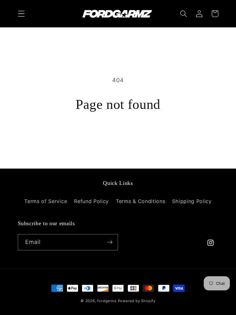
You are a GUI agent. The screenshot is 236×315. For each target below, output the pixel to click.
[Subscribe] (110, 242)
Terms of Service (45, 201)
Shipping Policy (191, 201)
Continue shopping (118, 135)
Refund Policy (91, 201)
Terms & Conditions (140, 201)
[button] (21, 14)
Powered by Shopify (137, 301)
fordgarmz (106, 301)
